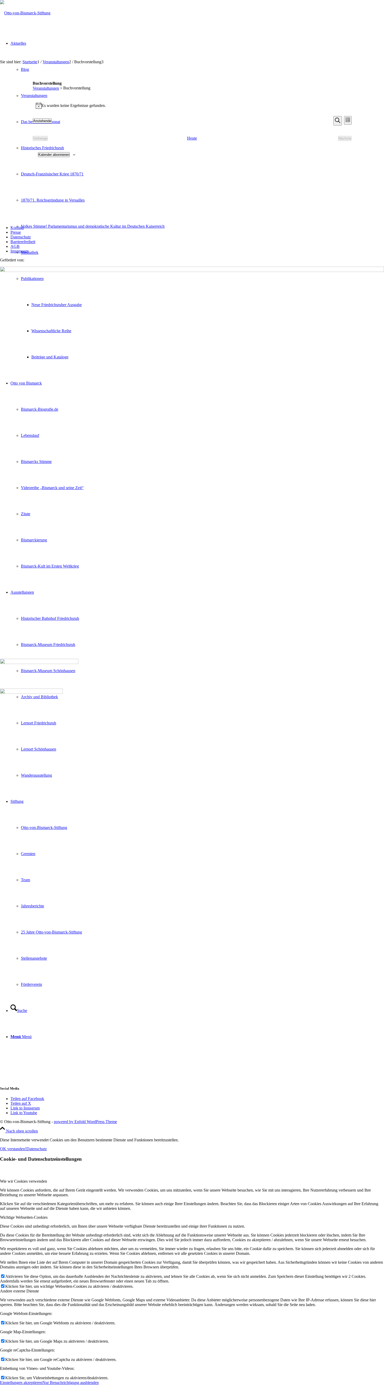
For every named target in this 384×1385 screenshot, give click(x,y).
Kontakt (17, 227)
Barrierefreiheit (22, 241)
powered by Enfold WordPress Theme (85, 1121)
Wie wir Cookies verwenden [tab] (23, 1181)
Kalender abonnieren (53, 155)
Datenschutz (20, 237)
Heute (192, 138)
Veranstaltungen (46, 88)
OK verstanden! (13, 1149)
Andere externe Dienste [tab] (19, 1291)
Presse (15, 232)
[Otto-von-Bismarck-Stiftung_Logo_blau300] (25, 13)
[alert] (192, 105)
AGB (15, 246)
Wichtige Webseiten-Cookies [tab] (24, 1217)
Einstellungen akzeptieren (21, 1382)
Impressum (19, 251)
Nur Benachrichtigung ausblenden (70, 1382)
